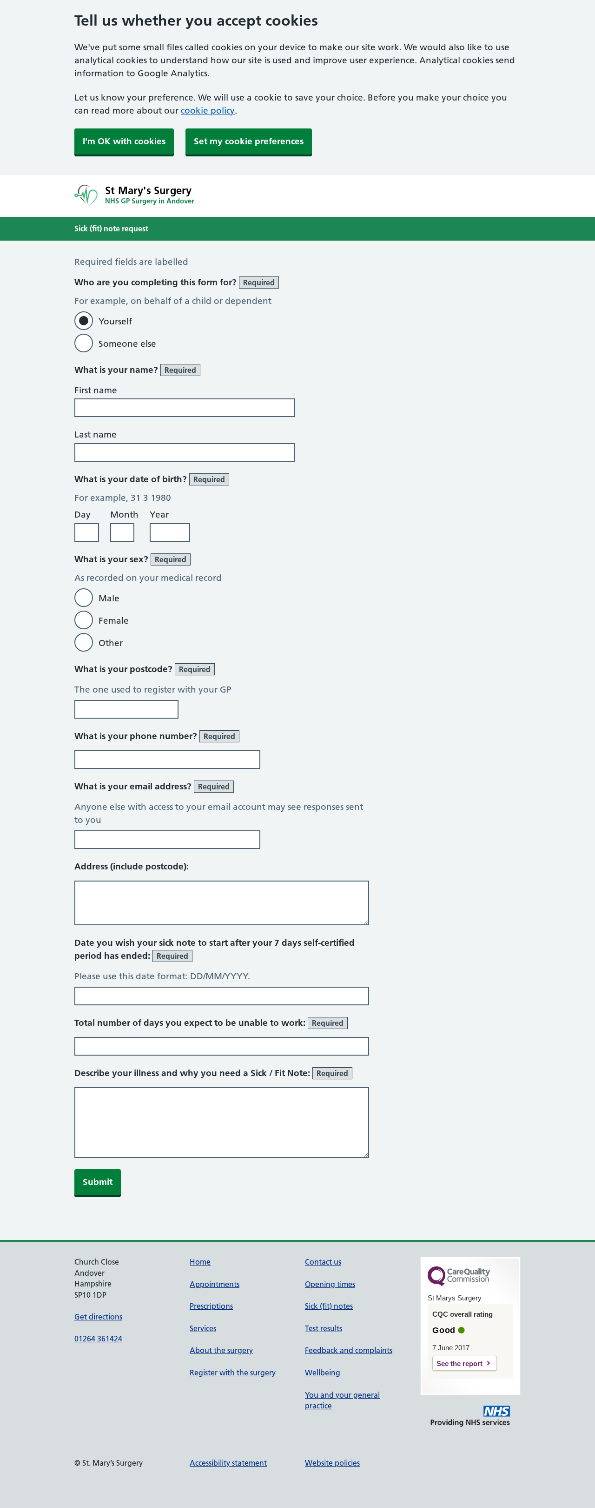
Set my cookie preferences (249, 141)
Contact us (323, 1261)
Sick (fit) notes (329, 1306)
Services (203, 1328)
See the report (459, 1363)
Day (82, 514)
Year (159, 514)
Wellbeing (322, 1372)
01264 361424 (98, 1338)
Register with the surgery (233, 1372)
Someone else (127, 343)
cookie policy (208, 110)
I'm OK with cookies (124, 141)
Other (111, 643)
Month (124, 514)
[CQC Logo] (459, 1283)
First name (95, 390)
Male (109, 598)
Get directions (98, 1316)
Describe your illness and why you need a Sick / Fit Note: (211, 1073)
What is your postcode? (142, 669)
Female (114, 620)
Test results (323, 1328)
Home (200, 1261)
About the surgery (221, 1350)
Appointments (214, 1284)
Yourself (115, 321)
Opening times (330, 1284)
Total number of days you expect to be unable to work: (209, 1022)
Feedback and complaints (348, 1350)
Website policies (332, 1463)
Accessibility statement (228, 1463)
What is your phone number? (154, 736)
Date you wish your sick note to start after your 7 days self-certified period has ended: (214, 949)
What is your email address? (152, 786)
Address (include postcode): (131, 866)
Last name (95, 434)
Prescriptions (211, 1306)
